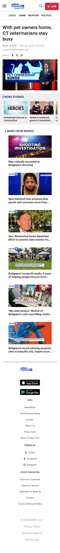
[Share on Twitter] (17, 55)
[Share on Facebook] (12, 55)
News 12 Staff (9, 46)
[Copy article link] (21, 55)
